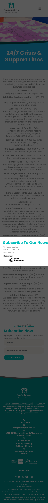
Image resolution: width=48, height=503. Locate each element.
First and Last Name (11, 249)
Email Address (9, 253)
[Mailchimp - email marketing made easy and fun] (16, 262)
